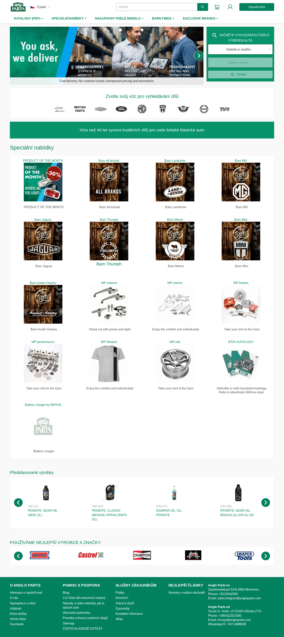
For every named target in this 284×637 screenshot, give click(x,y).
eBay (119, 619)
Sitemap (68, 623)
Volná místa (18, 619)
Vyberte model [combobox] (239, 62)
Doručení (122, 597)
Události (15, 608)
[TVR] (225, 109)
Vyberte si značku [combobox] (238, 49)
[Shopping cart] (216, 7)
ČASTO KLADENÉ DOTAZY (83, 628)
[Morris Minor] (183, 109)
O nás (14, 597)
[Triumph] (204, 109)
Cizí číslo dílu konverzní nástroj (84, 597)
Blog (66, 592)
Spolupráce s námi (23, 603)
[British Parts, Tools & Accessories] (80, 109)
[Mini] (163, 109)
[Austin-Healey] (59, 109)
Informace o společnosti (26, 592)
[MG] (142, 109)
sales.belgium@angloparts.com (239, 598)
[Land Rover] (121, 109)
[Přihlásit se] (230, 7)
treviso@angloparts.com (234, 620)
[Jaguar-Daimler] (101, 109)
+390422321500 (230, 615)
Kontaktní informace (129, 613)
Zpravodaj (122, 608)
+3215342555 (228, 594)
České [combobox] (41, 7)
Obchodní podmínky (76, 612)
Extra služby (18, 613)
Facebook (17, 624)
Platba (120, 592)
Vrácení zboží (125, 603)
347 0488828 (237, 624)
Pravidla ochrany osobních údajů (85, 618)
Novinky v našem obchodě (186, 592)
